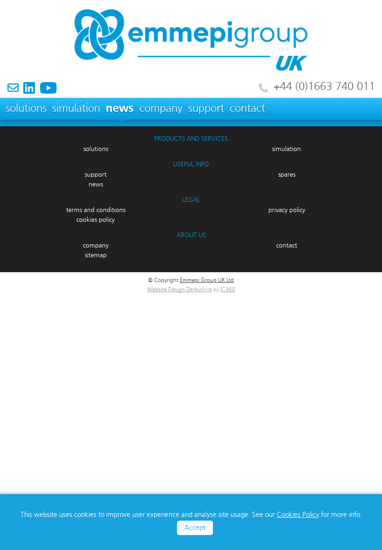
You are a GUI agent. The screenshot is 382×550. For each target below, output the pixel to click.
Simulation (76, 108)
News (120, 108)
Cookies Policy (298, 514)
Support (206, 108)
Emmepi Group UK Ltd (207, 280)
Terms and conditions (95, 210)
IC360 (227, 290)
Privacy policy (286, 210)
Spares (286, 175)
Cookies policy (95, 220)
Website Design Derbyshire (179, 290)
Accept (194, 527)
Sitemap (96, 255)
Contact (247, 108)
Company (161, 108)
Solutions (26, 108)
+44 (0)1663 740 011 (324, 86)
